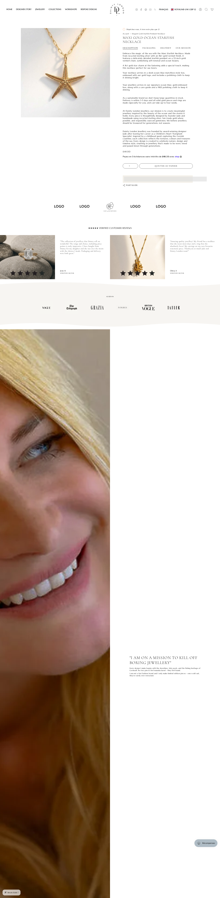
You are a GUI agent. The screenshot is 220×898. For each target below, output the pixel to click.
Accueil (126, 34)
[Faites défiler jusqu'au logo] (46, 307)
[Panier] (212, 9)
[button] (23, 9)
